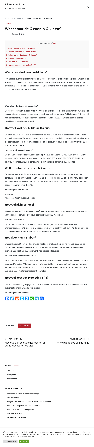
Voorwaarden (12, 379)
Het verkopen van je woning (17, 417)
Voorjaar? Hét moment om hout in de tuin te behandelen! (29, 402)
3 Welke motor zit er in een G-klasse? (21, 55)
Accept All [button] (23, 441)
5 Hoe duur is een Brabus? (17, 62)
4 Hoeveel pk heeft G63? (16, 58)
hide (54, 43)
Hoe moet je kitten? (14, 413)
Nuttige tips (10, 24)
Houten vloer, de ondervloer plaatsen (21, 409)
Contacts (10, 371)
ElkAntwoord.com (15, 5)
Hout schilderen (13, 398)
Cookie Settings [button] (10, 441)
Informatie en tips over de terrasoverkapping (24, 394)
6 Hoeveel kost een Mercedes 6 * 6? (21, 65)
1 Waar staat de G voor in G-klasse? (21, 48)
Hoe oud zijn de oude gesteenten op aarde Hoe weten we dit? (25, 342)
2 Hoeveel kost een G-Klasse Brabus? (21, 52)
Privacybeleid (12, 375)
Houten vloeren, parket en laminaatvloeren (23, 406)
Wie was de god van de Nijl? (73, 341)
